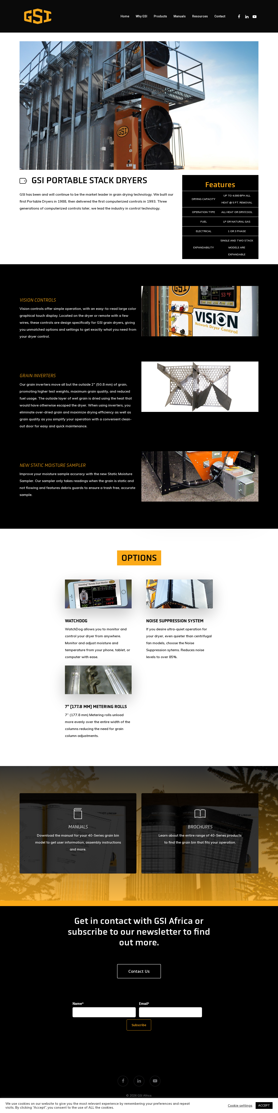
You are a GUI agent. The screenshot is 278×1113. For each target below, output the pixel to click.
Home (125, 16)
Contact (219, 16)
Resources (200, 16)
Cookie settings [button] (240, 1106)
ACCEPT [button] (264, 1105)
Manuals (180, 16)
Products (160, 16)
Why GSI (141, 16)
